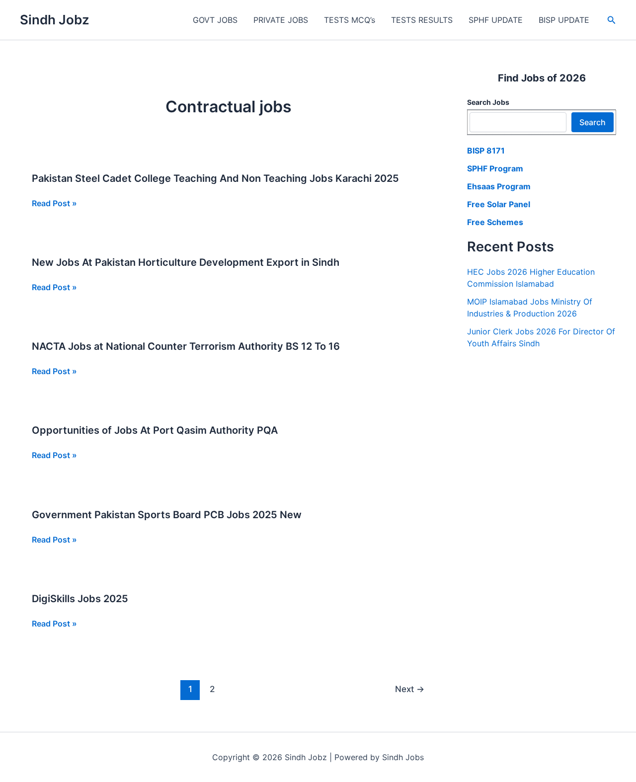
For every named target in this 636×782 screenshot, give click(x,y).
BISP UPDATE (564, 20)
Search (592, 122)
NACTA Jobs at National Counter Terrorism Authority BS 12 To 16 (186, 346)
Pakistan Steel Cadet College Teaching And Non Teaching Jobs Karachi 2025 (215, 178)
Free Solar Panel (498, 204)
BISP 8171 (486, 151)
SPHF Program (495, 168)
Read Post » (54, 204)
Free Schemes (495, 222)
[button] (611, 20)
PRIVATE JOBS (280, 20)
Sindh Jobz (54, 19)
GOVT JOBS (215, 20)
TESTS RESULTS (422, 20)
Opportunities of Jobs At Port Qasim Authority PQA (155, 430)
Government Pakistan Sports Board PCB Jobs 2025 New (167, 515)
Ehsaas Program (499, 186)
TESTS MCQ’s (349, 20)
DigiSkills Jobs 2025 (80, 599)
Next (409, 689)
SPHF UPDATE (496, 20)
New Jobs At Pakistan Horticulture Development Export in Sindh (185, 262)
